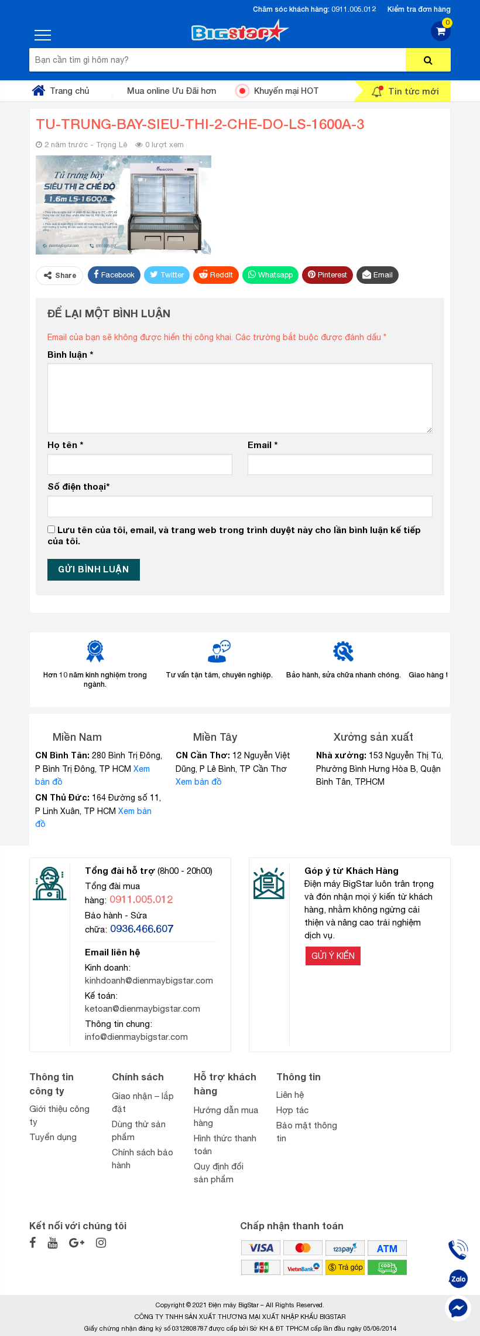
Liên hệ (290, 1095)
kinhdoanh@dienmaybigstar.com (149, 980)
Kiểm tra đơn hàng (419, 9)
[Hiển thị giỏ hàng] (441, 38)
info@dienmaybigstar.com (136, 1037)
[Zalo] (458, 1279)
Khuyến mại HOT (286, 91)
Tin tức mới (413, 91)
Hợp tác (292, 1110)
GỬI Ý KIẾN (333, 956)
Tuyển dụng (53, 1137)
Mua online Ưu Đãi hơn (171, 91)
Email (262, 444)
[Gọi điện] (458, 1249)
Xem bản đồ (199, 781)
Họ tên (65, 444)
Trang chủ (69, 91)
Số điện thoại (78, 486)
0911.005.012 (353, 9)
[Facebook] (458, 1308)
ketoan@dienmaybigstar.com (142, 1008)
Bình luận (70, 354)
